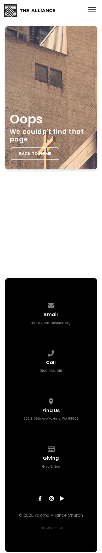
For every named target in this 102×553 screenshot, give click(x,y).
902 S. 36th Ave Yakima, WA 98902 (51, 418)
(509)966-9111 (51, 370)
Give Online (51, 466)
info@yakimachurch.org (51, 322)
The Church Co (51, 528)
